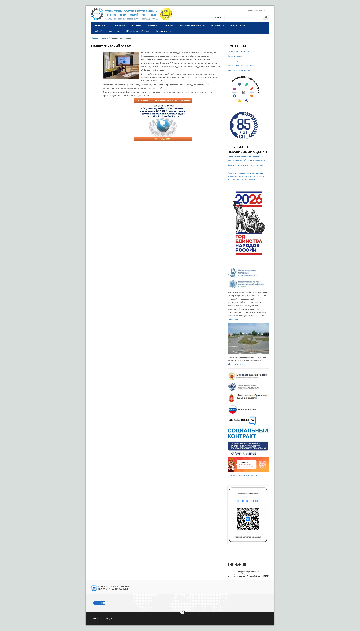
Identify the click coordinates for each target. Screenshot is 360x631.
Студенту (136, 25)
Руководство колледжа (238, 51)
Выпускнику (152, 25)
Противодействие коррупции (192, 25)
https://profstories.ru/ (238, 364)
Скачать (266, 576)
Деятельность (217, 25)
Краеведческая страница (239, 70)
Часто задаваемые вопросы (241, 65)
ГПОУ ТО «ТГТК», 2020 (104, 619)
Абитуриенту (121, 25)
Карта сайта (260, 10)
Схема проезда (235, 56)
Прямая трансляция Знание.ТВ (242, 475)
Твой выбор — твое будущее (107, 31)
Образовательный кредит (138, 31)
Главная (250, 10)
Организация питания (238, 61)
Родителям (168, 25)
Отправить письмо (164, 31)
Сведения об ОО (101, 25)
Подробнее (233, 319)
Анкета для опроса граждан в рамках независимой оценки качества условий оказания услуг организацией (246, 176)
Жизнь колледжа (237, 25)
